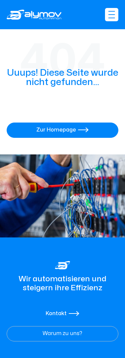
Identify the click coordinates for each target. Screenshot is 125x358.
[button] (111, 14)
